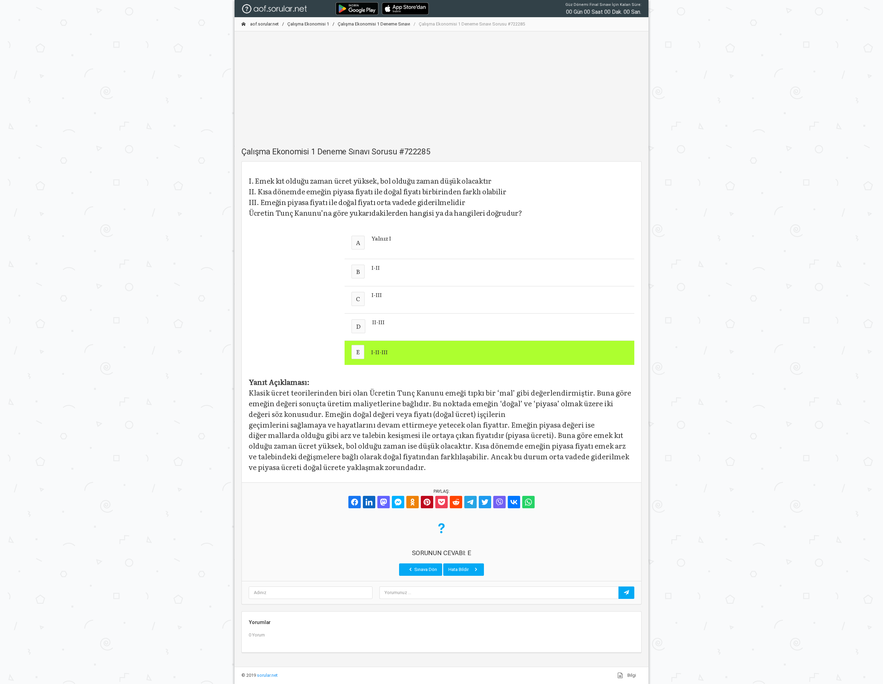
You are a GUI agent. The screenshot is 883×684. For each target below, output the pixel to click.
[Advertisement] (441, 85)
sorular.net (267, 675)
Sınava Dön (425, 569)
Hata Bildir (459, 569)
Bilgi (631, 675)
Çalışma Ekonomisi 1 (308, 24)
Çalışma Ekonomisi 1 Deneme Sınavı (374, 24)
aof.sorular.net (264, 24)
